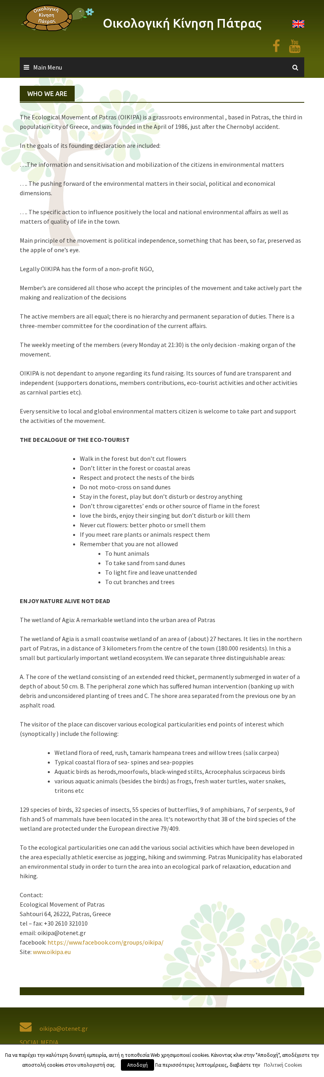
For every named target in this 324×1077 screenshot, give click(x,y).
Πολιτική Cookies (283, 1065)
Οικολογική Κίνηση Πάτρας (182, 23)
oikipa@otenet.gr (64, 1028)
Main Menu (47, 67)
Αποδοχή (137, 1065)
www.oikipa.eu (51, 952)
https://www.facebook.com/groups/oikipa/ (105, 942)
